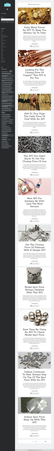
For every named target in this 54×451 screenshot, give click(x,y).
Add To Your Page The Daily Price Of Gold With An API (34, 102)
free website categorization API (6, 129)
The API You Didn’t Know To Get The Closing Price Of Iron (34, 144)
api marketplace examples (6, 84)
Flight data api (4, 124)
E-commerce (3, 44)
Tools (2, 59)
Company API (11, 119)
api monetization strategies (7, 106)
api (11, 71)
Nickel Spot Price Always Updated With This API (34, 275)
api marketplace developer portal (7, 80)
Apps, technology (3, 35)
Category (2, 37)
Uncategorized (3, 60)
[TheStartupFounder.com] (7, 6)
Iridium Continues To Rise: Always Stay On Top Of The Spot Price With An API (34, 360)
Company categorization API (7, 121)
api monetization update (7, 110)
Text (9, 139)
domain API (10, 123)
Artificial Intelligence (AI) (4, 36)
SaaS (1, 51)
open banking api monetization (5, 135)
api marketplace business (7, 78)
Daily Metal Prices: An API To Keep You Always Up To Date (34, 16)
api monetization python (7, 103)
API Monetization (6, 90)
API (1, 32)
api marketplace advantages (5, 76)
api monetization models (7, 97)
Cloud (2, 39)
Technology (2, 58)
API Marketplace (6, 73)
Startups (2, 55)
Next (45, 441)
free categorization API (5, 126)
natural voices (4, 133)
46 (36, 441)
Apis (3, 112)
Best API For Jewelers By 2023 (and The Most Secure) (34, 187)
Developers (4, 123)
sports (2, 54)
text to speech (4, 141)
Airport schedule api (4, 71)
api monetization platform (7, 100)
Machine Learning (3, 46)
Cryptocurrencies (3, 40)
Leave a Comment (35, 46)
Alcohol (2, 31)
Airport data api (4, 69)
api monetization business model (7, 92)
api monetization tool (6, 108)
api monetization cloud (5, 94)
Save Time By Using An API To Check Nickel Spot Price (34, 318)
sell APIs (4, 139)
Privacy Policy (3, 13)
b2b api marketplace (6, 114)
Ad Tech (2, 30)
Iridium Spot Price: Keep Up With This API (34, 405)
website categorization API (6, 146)
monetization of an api (6, 131)
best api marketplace (6, 116)
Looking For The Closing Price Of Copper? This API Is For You (34, 58)
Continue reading (34, 43)
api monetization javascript (7, 96)
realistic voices (4, 137)
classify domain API (4, 119)
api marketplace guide (6, 86)
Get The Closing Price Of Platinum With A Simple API (34, 233)
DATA (2, 41)
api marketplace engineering (7, 82)
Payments (2, 50)
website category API (5, 147)
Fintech (2, 45)
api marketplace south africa (7, 87)
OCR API (2, 49)
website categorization (5, 144)
